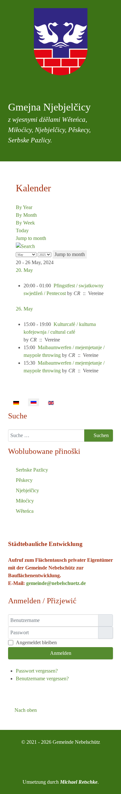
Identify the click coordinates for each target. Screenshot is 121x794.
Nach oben (25, 710)
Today (22, 230)
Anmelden (60, 653)
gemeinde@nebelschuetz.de (56, 583)
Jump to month (31, 238)
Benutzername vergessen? (42, 678)
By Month (26, 215)
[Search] (25, 246)
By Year (24, 207)
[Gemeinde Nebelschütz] (60, 41)
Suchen (100, 435)
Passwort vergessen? (37, 671)
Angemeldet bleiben (36, 642)
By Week (25, 222)
